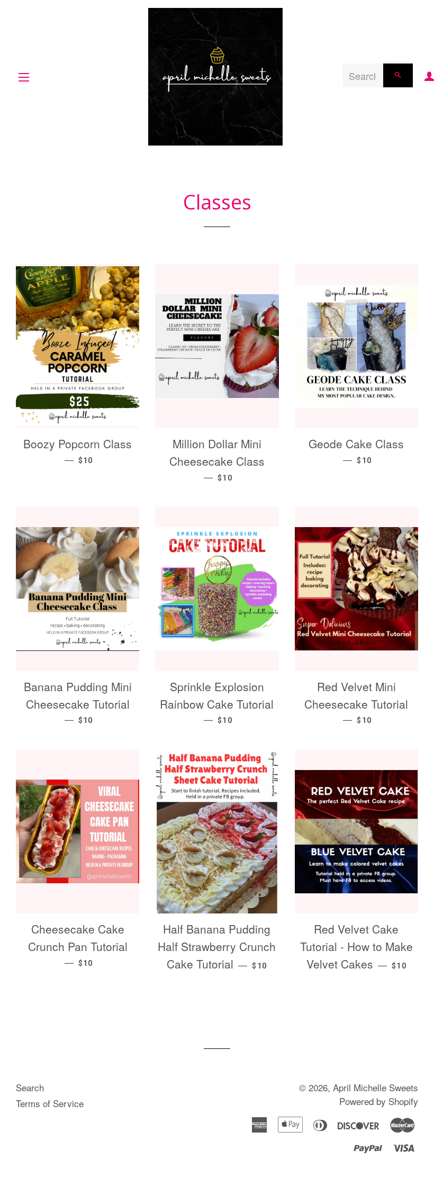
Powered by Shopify (378, 1101)
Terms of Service (50, 1103)
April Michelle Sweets (375, 1087)
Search (30, 1087)
